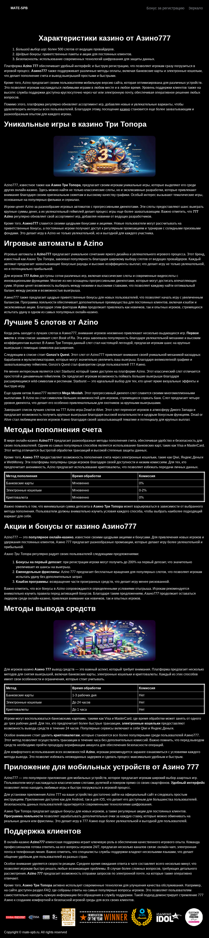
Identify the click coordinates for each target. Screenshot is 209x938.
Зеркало (196, 8)
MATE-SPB (19, 8)
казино (125, 109)
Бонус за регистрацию (166, 8)
